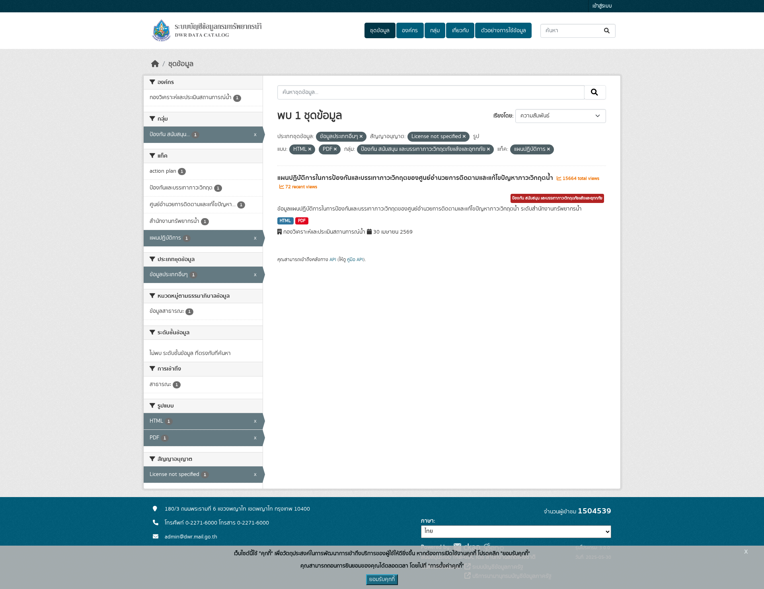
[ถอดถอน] (361, 137)
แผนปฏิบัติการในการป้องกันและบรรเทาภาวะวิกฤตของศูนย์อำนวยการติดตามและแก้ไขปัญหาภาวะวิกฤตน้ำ (416, 178)
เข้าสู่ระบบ (602, 6)
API (332, 259)
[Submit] (607, 31)
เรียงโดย (502, 116)
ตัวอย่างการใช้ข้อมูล (503, 31)
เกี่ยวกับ (460, 31)
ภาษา (427, 521)
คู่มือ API (355, 259)
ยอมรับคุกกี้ (382, 579)
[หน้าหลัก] (155, 64)
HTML (285, 221)
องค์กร (410, 31)
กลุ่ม (435, 31)
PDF (302, 221)
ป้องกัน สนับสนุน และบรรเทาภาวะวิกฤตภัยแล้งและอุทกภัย (557, 198)
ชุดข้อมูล (380, 31)
